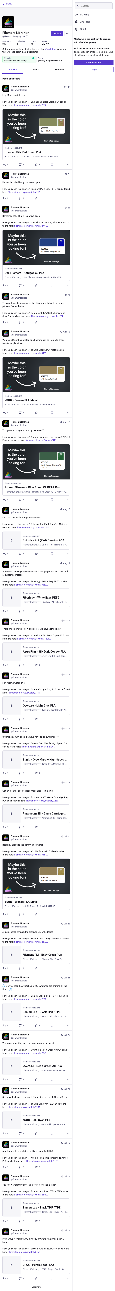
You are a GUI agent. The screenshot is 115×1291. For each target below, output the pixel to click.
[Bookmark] (52, 164)
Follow (57, 33)
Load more (36, 1287)
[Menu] (67, 33)
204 (4, 44)
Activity (13, 69)
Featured (59, 69)
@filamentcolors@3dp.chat (13, 36)
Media (36, 69)
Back (9, 3)
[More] (68, 164)
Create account (93, 62)
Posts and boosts (11, 78)
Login (94, 69)
